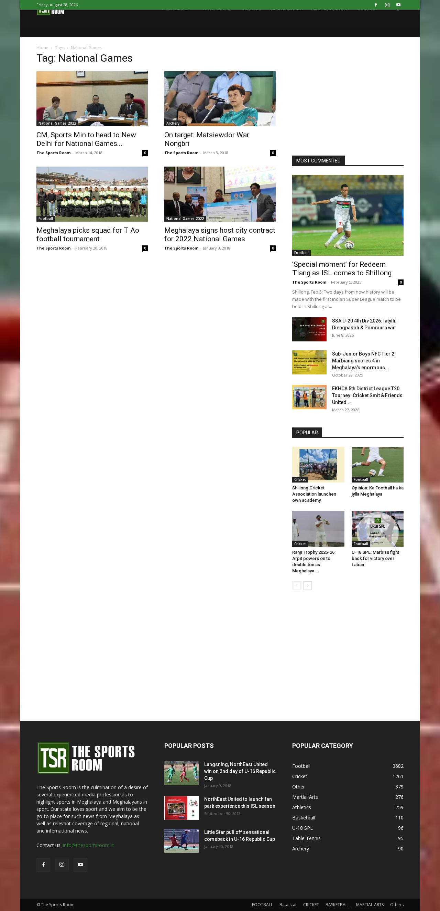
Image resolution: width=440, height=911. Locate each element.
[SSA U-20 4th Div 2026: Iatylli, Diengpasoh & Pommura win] (309, 329)
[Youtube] (398, 5)
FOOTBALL (262, 905)
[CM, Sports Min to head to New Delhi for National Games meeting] (92, 98)
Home (42, 48)
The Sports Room (53, 152)
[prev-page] (296, 585)
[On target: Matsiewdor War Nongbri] (220, 98)
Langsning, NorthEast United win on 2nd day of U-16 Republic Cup (240, 771)
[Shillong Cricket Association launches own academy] (318, 465)
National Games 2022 (57, 123)
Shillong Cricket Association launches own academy (314, 494)
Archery (172, 123)
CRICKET (311, 905)
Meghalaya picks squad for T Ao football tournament (87, 234)
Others (397, 905)
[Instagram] (387, 5)
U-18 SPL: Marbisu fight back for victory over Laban (375, 558)
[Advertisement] (343, 98)
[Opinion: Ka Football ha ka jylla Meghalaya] (378, 465)
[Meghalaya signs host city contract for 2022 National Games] (220, 194)
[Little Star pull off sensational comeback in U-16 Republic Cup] (181, 841)
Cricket (300, 479)
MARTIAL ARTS (370, 905)
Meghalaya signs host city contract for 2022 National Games (219, 234)
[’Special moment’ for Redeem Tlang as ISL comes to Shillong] (348, 215)
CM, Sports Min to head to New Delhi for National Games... (86, 139)
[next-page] (307, 585)
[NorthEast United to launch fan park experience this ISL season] (181, 808)
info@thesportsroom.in (88, 845)
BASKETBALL (338, 905)
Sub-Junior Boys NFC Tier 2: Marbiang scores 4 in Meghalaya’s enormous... (364, 360)
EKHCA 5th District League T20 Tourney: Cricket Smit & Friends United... (367, 395)
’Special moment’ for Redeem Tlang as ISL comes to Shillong (342, 268)
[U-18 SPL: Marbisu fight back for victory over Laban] (378, 529)
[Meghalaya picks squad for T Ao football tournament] (92, 194)
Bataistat (288, 905)
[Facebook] (376, 5)
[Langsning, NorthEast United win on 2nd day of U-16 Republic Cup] (181, 773)
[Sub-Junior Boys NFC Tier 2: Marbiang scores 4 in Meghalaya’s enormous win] (309, 362)
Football (45, 218)
